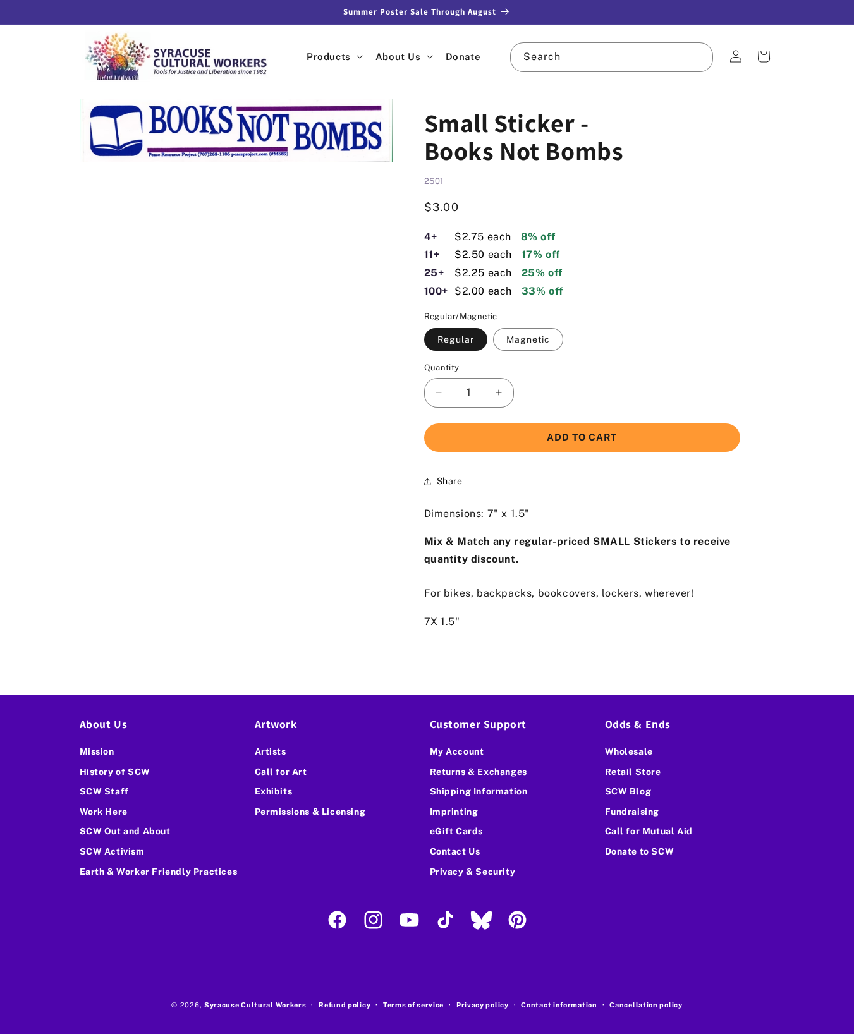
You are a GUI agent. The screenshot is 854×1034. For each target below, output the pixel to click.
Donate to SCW (639, 851)
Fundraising (632, 811)
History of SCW (115, 772)
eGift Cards (457, 832)
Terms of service (413, 1004)
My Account (457, 751)
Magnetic (528, 339)
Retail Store (633, 772)
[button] (333, 56)
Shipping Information (479, 792)
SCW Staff (104, 792)
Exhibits (274, 792)
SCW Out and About (125, 832)
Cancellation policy (645, 1004)
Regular (455, 339)
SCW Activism (112, 851)
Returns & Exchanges (478, 772)
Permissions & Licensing (310, 811)
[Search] (698, 57)
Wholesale (629, 751)
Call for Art (281, 772)
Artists (270, 751)
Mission (97, 751)
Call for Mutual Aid (649, 832)
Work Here (104, 811)
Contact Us (455, 851)
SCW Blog (628, 792)
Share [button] (450, 481)
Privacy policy (482, 1004)
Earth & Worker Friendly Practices (159, 872)
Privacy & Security (473, 872)
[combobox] (611, 57)
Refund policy (344, 1004)
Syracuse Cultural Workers (255, 1005)
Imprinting (454, 811)
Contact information (559, 1004)
